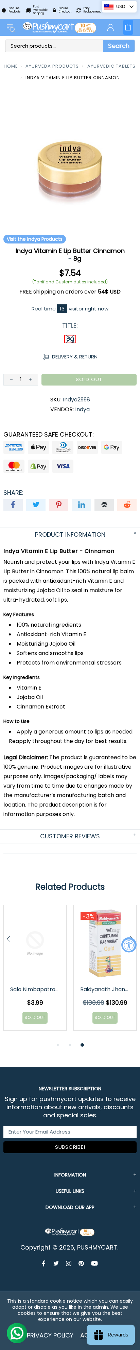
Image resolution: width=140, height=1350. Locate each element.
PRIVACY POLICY (50, 1335)
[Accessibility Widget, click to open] (129, 945)
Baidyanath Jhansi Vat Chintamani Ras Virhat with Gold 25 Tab (105, 989)
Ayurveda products (52, 66)
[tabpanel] (35, 973)
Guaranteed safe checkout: (48, 434)
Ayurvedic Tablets (111, 66)
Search (118, 46)
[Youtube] (94, 1263)
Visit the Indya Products (35, 239)
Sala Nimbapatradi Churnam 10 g (35, 989)
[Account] (110, 27)
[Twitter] (56, 1263)
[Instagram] (69, 1263)
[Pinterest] (81, 1263)
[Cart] (128, 27)
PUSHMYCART (60, 27)
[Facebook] (44, 1263)
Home (11, 66)
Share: (13, 493)
